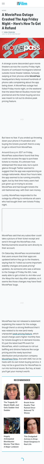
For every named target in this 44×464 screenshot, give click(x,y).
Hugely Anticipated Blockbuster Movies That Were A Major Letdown (11, 441)
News (4, 10)
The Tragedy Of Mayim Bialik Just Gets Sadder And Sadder (11, 406)
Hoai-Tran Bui (9, 32)
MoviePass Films (10, 358)
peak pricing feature (22, 333)
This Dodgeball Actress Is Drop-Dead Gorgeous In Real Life (32, 440)
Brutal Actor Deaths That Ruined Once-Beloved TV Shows (30, 407)
